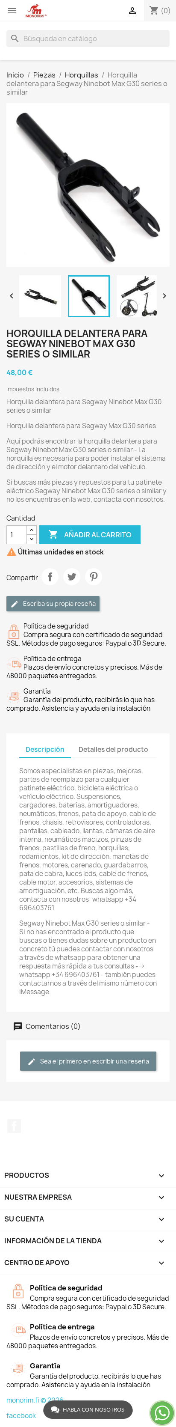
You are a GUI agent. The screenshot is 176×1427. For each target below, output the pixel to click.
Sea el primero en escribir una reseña (94, 1061)
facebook (21, 1415)
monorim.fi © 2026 (35, 1400)
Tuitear (71, 576)
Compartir (50, 576)
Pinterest (93, 576)
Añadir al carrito (90, 534)
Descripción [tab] (45, 749)
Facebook (14, 1126)
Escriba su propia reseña (59, 603)
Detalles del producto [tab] (113, 749)
